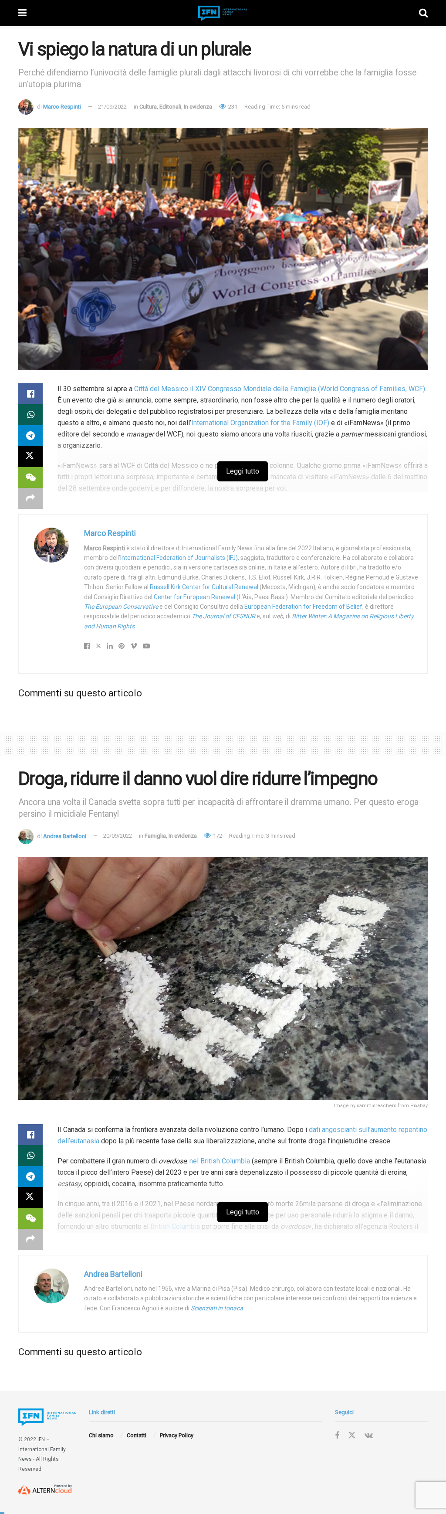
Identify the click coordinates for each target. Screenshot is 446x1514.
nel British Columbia (219, 1161)
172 (217, 835)
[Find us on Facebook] (337, 1436)
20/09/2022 (117, 835)
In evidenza (198, 106)
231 (232, 106)
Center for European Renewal (194, 596)
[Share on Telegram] (30, 435)
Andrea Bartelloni (64, 835)
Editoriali (170, 106)
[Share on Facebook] (30, 393)
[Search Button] (423, 13)
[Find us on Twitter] (352, 1435)
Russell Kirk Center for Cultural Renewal (204, 586)
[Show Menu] (22, 13)
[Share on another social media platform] (30, 498)
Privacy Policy (176, 1435)
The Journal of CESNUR (223, 616)
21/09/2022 (112, 106)
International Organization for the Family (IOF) (260, 423)
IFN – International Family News (42, 1449)
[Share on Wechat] (30, 477)
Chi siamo (101, 1435)
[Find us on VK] (369, 1436)
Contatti (136, 1435)
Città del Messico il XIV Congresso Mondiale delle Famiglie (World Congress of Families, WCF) (279, 389)
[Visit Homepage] (223, 13)
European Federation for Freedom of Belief (303, 606)
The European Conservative (121, 606)
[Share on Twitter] (30, 456)
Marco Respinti (62, 106)
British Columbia (175, 1226)
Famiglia (155, 835)
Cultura (148, 106)
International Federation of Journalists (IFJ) (179, 557)
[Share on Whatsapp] (30, 414)
